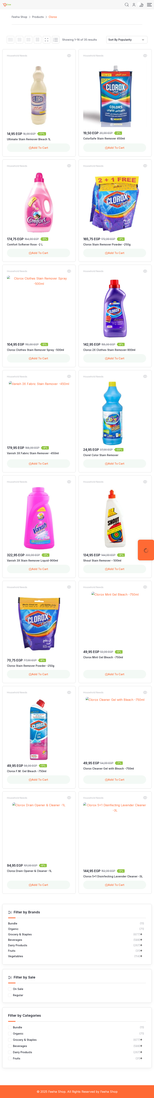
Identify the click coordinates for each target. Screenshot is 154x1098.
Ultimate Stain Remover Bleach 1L (29, 139)
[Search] (127, 4)
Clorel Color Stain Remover (100, 455)
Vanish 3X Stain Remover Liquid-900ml (32, 560)
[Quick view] (69, 55)
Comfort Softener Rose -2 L (25, 244)
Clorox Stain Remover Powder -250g (107, 244)
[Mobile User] (133, 5)
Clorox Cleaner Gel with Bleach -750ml (108, 768)
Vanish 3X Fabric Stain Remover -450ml (33, 453)
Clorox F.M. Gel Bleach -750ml (26, 771)
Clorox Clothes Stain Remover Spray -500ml (35, 349)
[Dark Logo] (7, 5)
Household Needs (17, 55)
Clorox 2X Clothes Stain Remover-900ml (109, 349)
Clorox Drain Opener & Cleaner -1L (29, 870)
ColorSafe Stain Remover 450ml (104, 138)
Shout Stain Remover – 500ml (102, 560)
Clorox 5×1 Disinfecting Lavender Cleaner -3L (113, 876)
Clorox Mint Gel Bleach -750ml (103, 657)
